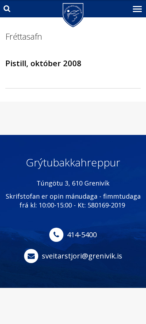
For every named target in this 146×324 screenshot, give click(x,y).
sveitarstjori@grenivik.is (82, 256)
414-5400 (82, 234)
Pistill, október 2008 (43, 63)
